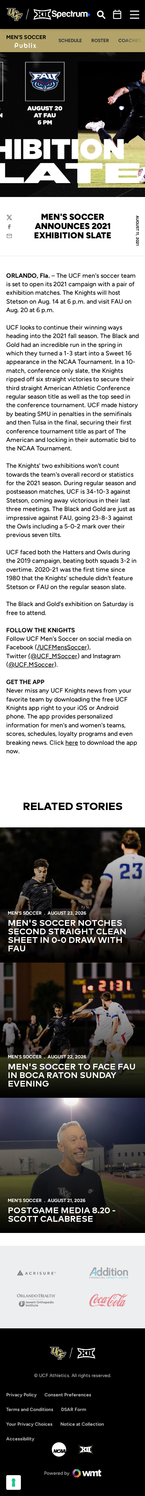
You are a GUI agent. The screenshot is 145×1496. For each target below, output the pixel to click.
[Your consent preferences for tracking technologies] (13, 1482)
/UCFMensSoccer (62, 647)
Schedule (70, 40)
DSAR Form (73, 1409)
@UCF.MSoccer (31, 664)
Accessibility (20, 1439)
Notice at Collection (82, 1424)
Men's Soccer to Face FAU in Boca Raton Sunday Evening (72, 1075)
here (71, 742)
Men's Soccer (25, 913)
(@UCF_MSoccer (52, 656)
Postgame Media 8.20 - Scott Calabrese (62, 1215)
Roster (100, 40)
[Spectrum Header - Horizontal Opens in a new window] (71, 14)
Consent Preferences (67, 1395)
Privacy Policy (21, 1395)
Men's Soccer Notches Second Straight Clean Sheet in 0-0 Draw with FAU (67, 936)
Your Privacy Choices (29, 1424)
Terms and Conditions (29, 1409)
